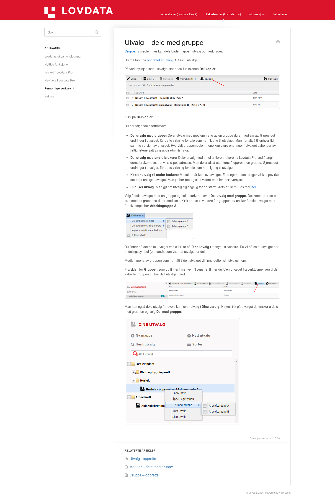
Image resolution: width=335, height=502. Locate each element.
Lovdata (253, 492)
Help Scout (285, 492)
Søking (49, 96)
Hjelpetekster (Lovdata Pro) (223, 14)
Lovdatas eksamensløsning (62, 56)
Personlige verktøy (58, 88)
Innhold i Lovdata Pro (58, 72)
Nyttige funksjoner (56, 64)
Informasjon (256, 14)
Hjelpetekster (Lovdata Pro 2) (177, 14)
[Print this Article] (278, 42)
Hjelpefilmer (279, 14)
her (253, 187)
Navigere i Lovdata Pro (59, 80)
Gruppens (132, 51)
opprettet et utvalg (160, 60)
